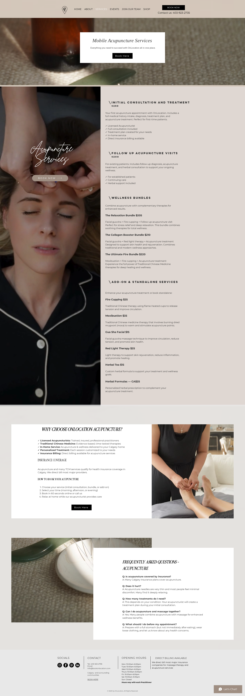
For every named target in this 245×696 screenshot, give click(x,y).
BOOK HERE (92, 679)
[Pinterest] (71, 665)
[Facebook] (65, 665)
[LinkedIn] (77, 665)
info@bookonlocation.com (98, 668)
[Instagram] (59, 665)
